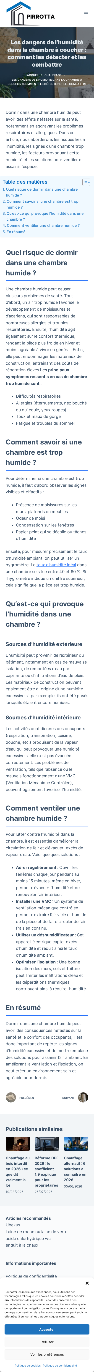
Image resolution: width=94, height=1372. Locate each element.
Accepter (47, 1329)
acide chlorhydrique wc (28, 1238)
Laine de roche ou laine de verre (36, 1231)
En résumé (16, 231)
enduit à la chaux (22, 1245)
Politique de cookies (28, 1365)
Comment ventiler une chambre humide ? (43, 225)
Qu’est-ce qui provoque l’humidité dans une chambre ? (45, 216)
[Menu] (86, 14)
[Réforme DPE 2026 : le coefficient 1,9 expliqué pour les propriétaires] (47, 1144)
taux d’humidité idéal (56, 564)
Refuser (47, 1342)
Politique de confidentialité (60, 1365)
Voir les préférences (47, 1354)
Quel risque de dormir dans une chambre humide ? (42, 192)
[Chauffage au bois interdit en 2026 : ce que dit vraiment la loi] (18, 1144)
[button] (87, 1283)
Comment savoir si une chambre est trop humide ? (42, 204)
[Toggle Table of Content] (84, 182)
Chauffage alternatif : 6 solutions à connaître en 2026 (75, 1169)
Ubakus (13, 1224)
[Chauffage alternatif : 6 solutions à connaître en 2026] (76, 1144)
